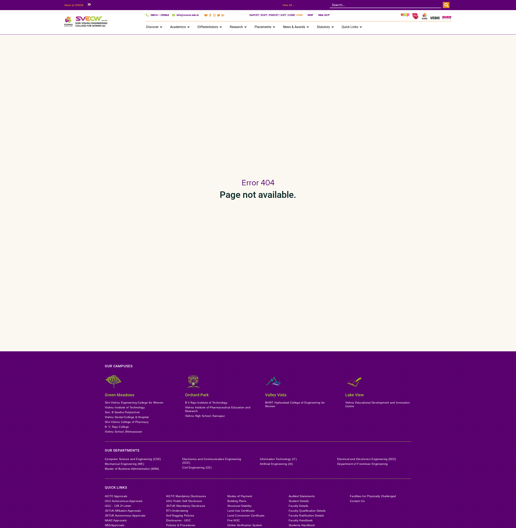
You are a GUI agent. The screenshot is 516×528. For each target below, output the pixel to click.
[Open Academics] (188, 27)
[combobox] (385, 5)
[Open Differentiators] (220, 27)
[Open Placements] (274, 27)
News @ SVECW (73, 5)
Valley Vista (275, 394)
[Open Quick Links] (360, 27)
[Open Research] (245, 27)
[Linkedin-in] (223, 15)
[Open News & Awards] (307, 27)
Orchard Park (197, 394)
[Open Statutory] (332, 27)
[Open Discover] (161, 27)
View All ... (289, 5)
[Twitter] (218, 15)
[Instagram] (214, 15)
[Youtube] (206, 15)
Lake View (354, 394)
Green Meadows (119, 394)
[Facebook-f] (210, 15)
